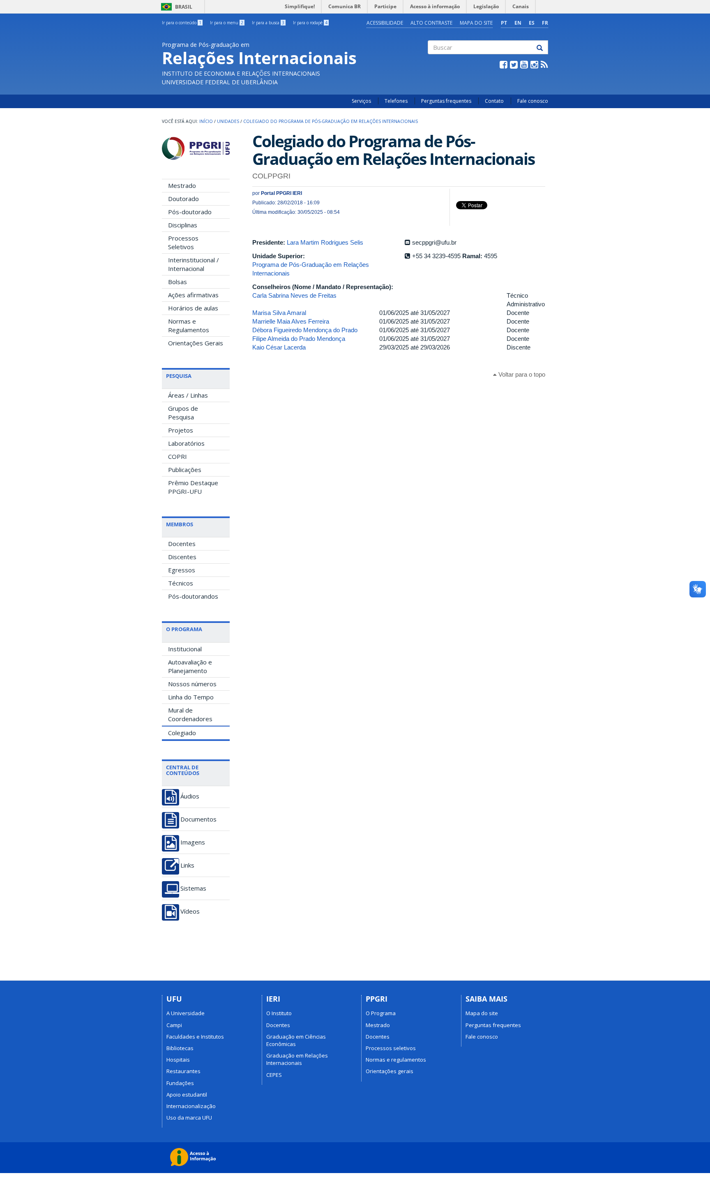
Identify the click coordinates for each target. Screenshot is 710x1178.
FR (545, 22)
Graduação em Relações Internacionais (297, 1059)
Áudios (189, 796)
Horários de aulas (193, 308)
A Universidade (185, 1013)
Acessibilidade (385, 22)
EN (517, 22)
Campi (174, 1025)
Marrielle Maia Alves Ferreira (290, 321)
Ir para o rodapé (310, 22)
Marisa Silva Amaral (279, 312)
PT (504, 22)
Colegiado (182, 733)
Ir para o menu (226, 22)
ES (532, 22)
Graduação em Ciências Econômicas (296, 1040)
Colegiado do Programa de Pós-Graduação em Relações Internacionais (330, 121)
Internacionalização (191, 1106)
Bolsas (177, 282)
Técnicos (180, 583)
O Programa (381, 1013)
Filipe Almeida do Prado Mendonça (298, 338)
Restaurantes (183, 1071)
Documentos (198, 819)
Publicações (184, 469)
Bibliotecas (180, 1048)
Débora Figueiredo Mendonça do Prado (304, 329)
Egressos (181, 570)
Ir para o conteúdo (181, 22)
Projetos (180, 430)
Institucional (185, 649)
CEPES (274, 1074)
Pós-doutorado (190, 212)
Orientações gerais (389, 1071)
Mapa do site (476, 22)
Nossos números (192, 684)
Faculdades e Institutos (195, 1036)
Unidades (228, 121)
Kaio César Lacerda (279, 347)
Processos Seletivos (183, 242)
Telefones (396, 100)
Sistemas (193, 888)
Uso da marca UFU (189, 1117)
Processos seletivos (391, 1048)
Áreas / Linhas (188, 395)
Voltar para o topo (521, 374)
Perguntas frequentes (446, 100)
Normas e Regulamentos (188, 325)
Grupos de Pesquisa (183, 412)
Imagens (192, 842)
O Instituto (279, 1013)
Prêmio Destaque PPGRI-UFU (193, 487)
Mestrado (182, 185)
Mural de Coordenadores (190, 714)
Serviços (361, 100)
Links (187, 865)
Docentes (182, 543)
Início (206, 121)
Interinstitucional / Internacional (193, 264)
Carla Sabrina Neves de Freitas (294, 295)
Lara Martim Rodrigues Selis (325, 242)
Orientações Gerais (195, 343)
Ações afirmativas (193, 295)
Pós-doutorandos (193, 596)
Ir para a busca (268, 22)
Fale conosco (532, 100)
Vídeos (190, 911)
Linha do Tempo (191, 697)
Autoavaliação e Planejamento (190, 666)
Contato (494, 100)
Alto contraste (431, 22)
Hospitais (178, 1059)
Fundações (180, 1083)
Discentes (182, 557)
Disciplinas (182, 225)
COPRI (177, 456)
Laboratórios (186, 443)
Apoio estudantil (186, 1094)
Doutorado (183, 198)
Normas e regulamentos (396, 1059)
